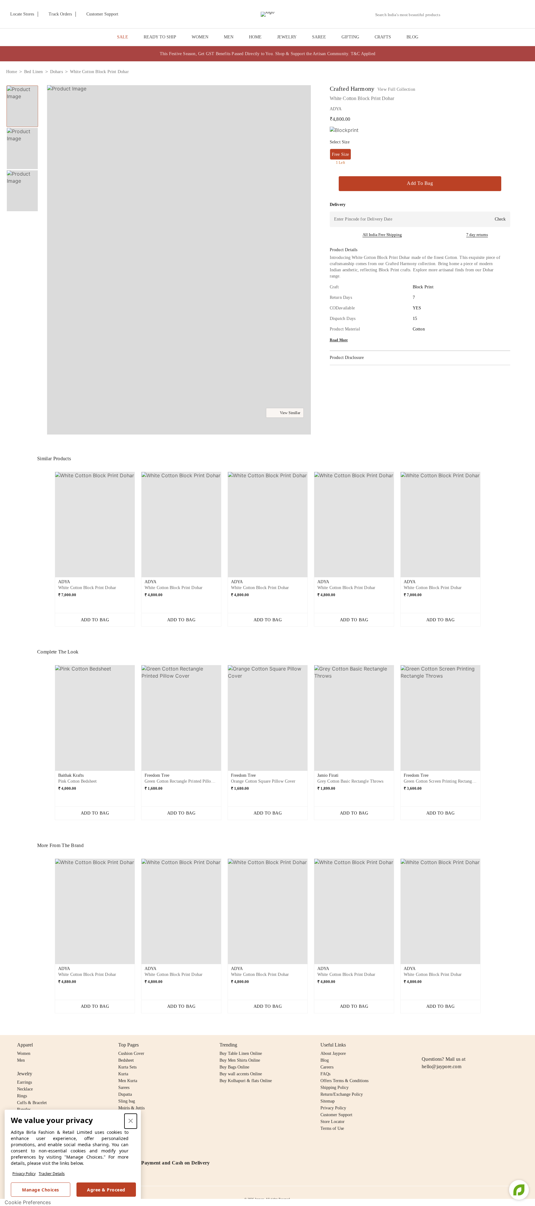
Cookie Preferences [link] (28, 1202)
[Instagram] (425, 1045)
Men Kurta (127, 1080)
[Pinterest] (473, 1045)
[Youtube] (461, 1045)
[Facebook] (437, 1045)
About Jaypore (333, 1053)
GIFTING (350, 37)
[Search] (448, 14)
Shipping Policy (334, 1087)
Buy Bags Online (234, 1067)
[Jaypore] (267, 14)
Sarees (123, 1087)
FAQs (325, 1074)
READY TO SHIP (160, 37)
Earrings (24, 1082)
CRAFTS (383, 37)
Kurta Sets (127, 1067)
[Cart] (494, 14)
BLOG (412, 37)
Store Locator (332, 1121)
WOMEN (200, 37)
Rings (22, 1096)
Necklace (25, 1089)
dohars (56, 71)
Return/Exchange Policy (341, 1094)
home (11, 71)
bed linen (33, 71)
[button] (462, 14)
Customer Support (336, 1114)
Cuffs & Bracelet (32, 1102)
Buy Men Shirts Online (240, 1060)
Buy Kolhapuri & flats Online (246, 1080)
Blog (324, 1060)
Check (500, 219)
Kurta (123, 1074)
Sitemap (327, 1101)
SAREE (319, 37)
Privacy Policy (24, 1173)
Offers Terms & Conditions (344, 1080)
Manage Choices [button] (40, 1190)
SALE (122, 37)
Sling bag (126, 1101)
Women (23, 1053)
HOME (255, 37)
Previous (50, 527)
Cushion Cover (131, 1053)
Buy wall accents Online (241, 1074)
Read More (339, 340)
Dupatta (125, 1094)
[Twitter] (449, 1045)
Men (21, 1060)
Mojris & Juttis (131, 1108)
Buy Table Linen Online (241, 1053)
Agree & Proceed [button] (106, 1190)
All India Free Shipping (382, 234)
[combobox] (410, 14)
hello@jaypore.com (441, 1066)
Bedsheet (126, 1060)
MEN (228, 37)
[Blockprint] (344, 130)
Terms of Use (332, 1128)
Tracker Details (52, 1173)
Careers (326, 1067)
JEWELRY (287, 37)
